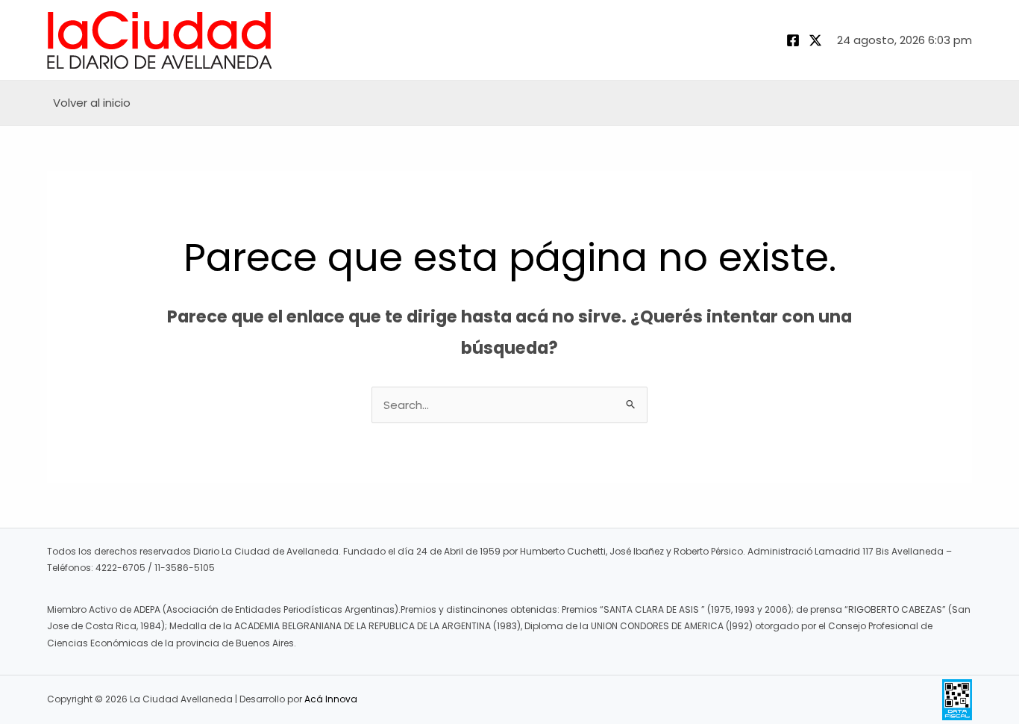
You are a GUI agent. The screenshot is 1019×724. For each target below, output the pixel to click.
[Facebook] (793, 40)
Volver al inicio (92, 102)
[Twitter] (815, 40)
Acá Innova (330, 699)
